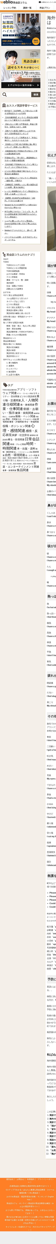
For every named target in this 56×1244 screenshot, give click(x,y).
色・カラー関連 (31, 455)
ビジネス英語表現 (28, 396)
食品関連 (23, 470)
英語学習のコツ (13, 356)
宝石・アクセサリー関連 (27, 419)
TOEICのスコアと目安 (16, 265)
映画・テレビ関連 (18, 444)
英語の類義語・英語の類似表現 (23, 463)
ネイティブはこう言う (16, 301)
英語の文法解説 (13, 347)
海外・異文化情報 (14, 329)
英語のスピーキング (24, 460)
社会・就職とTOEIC (15, 286)
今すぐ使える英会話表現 (13, 295)
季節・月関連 (12, 419)
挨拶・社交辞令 (20, 435)
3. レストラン (12, 369)
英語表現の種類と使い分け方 (18, 313)
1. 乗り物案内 (12, 363)
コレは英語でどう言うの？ (17, 298)
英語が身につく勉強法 (12, 344)
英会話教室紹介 (9, 341)
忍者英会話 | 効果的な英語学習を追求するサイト (29, 1186)
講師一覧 (27, 8)
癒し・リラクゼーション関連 (23, 452)
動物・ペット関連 (25, 416)
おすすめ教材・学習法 (16, 274)
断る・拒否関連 (16, 439)
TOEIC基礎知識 (13, 271)
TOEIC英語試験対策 (10, 390)
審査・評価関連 (16, 422)
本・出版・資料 (26, 448)
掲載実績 (7, 320)
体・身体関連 (27, 404)
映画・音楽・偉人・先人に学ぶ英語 (21, 326)
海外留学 (10, 283)
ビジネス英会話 (13, 304)
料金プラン (45, 8)
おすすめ (7, 292)
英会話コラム (20, 2)
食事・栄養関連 (9, 470)
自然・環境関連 (15, 455)
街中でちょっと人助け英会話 (15, 360)
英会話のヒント (9, 338)
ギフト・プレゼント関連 (25, 393)
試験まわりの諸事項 (15, 289)
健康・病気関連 (24, 412)
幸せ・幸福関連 (31, 422)
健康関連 (36, 413)
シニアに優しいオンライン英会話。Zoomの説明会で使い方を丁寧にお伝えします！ (21, 223)
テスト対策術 (12, 277)
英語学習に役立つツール (17, 353)
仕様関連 (13, 404)
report (5, 259)
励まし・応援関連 (9, 417)
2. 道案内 (10, 366)
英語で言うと (11, 460)
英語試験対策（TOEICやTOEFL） (21, 332)
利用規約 (30, 1179)
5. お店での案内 (13, 375)
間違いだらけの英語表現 (17, 335)
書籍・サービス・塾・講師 (17, 280)
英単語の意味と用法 (15, 310)
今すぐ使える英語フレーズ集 (18, 307)
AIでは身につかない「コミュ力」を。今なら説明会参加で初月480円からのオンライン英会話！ (21, 214)
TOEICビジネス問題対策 (17, 268)
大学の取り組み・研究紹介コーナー (17, 317)
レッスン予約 (10, 8)
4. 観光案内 (11, 372)
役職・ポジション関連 (17, 426)
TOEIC (6, 262)
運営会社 (10, 1179)
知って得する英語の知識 (13, 323)
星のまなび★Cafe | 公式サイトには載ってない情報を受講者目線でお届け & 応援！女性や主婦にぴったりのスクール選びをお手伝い (29, 1220)
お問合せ (20, 1179)
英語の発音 (11, 350)
